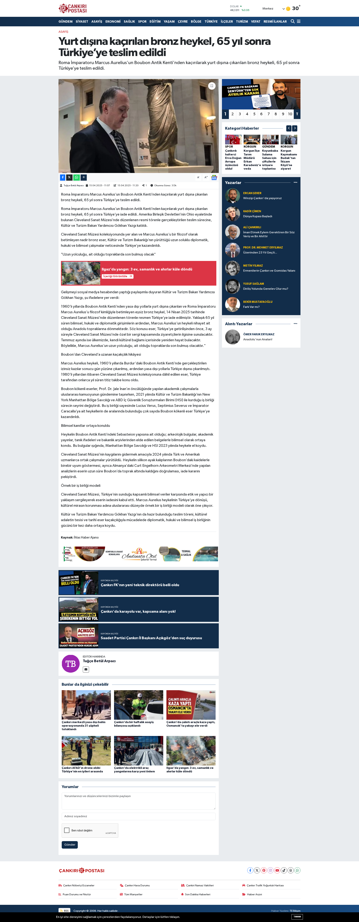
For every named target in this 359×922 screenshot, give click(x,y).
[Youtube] (277, 870)
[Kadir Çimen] (232, 213)
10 (290, 114)
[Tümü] (295, 182)
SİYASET (82, 21)
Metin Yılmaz (253, 265)
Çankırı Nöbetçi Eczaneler (78, 885)
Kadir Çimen (252, 211)
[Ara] (293, 22)
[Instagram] (270, 870)
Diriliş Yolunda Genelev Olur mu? (265, 288)
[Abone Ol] (214, 177)
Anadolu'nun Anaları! (257, 339)
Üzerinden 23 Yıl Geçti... (260, 252)
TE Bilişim (295, 910)
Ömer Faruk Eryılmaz (258, 334)
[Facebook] (250, 870)
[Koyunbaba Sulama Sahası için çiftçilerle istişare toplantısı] (270, 139)
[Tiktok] (284, 870)
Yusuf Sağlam (253, 283)
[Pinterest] (264, 870)
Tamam (297, 917)
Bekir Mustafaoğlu (257, 302)
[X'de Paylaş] (69, 177)
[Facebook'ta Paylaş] (62, 177)
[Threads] (291, 870)
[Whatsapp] (297, 870)
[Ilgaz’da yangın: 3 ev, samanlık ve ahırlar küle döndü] (191, 750)
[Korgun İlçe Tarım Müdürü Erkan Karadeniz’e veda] (252, 139)
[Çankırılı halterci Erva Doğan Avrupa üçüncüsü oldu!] (233, 139)
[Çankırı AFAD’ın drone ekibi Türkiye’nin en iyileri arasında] (86, 750)
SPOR (142, 21)
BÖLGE (196, 21)
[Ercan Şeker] (232, 195)
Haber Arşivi (254, 894)
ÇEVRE (183, 21)
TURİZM (242, 21)
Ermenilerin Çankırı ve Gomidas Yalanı (269, 270)
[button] (289, 128)
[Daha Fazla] (84, 177)
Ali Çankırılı (252, 227)
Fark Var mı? (251, 307)
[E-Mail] (86, 669)
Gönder (69, 844)
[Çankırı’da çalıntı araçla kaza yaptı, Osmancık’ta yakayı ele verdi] (191, 704)
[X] (257, 870)
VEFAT (255, 21)
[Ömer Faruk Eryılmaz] (232, 336)
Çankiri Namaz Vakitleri (200, 885)
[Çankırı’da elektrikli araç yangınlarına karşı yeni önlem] (138, 750)
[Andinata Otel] (139, 554)
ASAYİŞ (96, 21)
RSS (66, 910)
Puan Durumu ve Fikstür (77, 894)
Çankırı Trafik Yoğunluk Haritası (265, 885)
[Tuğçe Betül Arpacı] (71, 663)
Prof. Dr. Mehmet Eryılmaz (263, 247)
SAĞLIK (129, 21)
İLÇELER (227, 21)
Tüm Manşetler (133, 894)
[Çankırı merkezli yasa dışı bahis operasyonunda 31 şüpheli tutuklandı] (86, 704)
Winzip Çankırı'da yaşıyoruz (262, 198)
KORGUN (250, 146)
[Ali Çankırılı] (232, 231)
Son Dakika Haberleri (197, 894)
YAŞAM (169, 21)
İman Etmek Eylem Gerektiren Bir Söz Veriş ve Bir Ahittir (269, 234)
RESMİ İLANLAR (275, 21)
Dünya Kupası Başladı (257, 216)
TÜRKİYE (211, 21)
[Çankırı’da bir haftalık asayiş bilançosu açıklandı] (138, 704)
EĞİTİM (155, 21)
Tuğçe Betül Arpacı (74, 185)
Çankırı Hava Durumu (137, 885)
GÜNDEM (66, 21)
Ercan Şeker (252, 193)
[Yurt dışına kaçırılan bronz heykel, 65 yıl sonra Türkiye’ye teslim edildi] (139, 126)
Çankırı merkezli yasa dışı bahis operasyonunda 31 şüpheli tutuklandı (83, 726)
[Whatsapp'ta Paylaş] (76, 177)
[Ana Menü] (298, 22)
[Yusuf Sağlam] (232, 286)
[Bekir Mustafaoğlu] (232, 304)
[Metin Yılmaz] (232, 268)
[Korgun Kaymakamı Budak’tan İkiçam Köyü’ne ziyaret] (289, 139)
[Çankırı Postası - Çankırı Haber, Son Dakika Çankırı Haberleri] (73, 8)
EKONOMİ (113, 21)
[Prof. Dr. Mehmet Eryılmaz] (232, 250)
